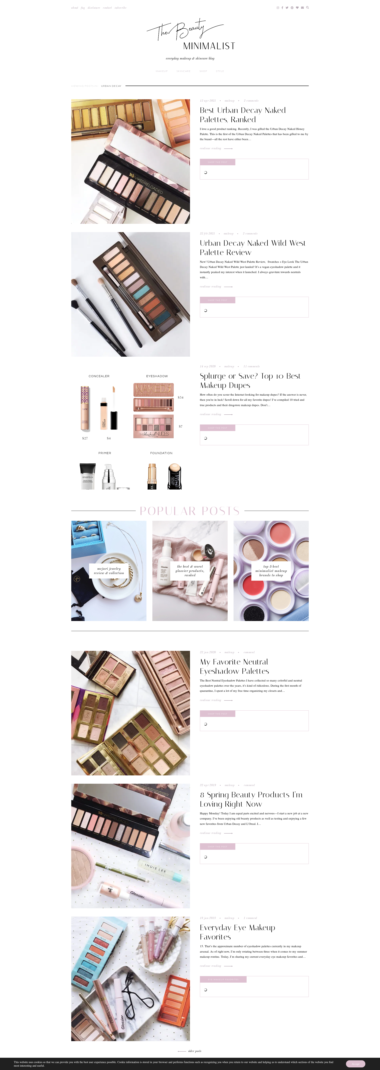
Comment (249, 652)
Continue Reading (211, 148)
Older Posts (194, 1051)
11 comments (251, 366)
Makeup (162, 71)
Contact (107, 8)
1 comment (250, 918)
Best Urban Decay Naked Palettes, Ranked (243, 115)
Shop (203, 71)
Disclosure (94, 8)
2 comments (250, 100)
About (74, 8)
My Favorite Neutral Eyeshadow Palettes (234, 666)
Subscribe (120, 8)
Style (220, 71)
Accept (355, 1064)
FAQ (83, 8)
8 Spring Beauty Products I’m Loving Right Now (251, 799)
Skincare (184, 71)
